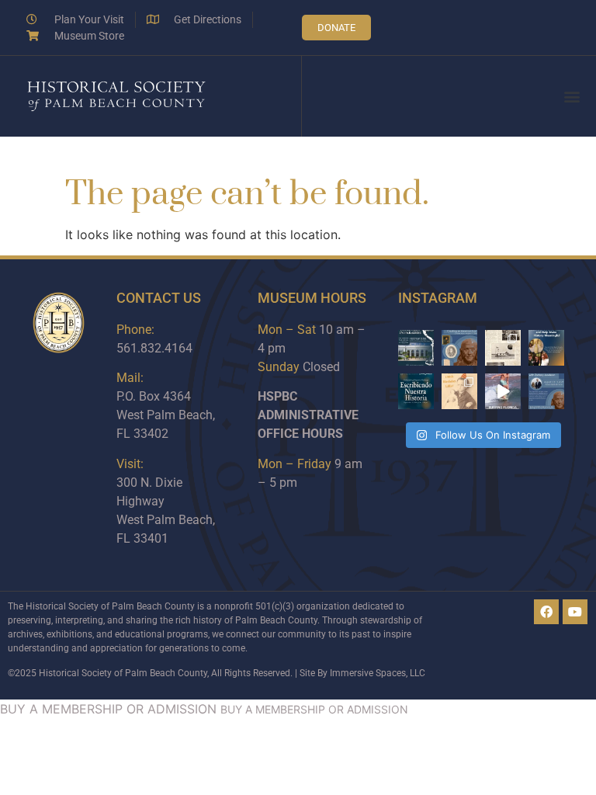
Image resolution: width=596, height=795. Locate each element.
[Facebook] (546, 611)
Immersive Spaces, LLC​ (377, 673)
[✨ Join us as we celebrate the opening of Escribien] (416, 391)
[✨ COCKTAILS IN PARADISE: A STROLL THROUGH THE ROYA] (416, 348)
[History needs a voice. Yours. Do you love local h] (546, 348)
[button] (571, 96)
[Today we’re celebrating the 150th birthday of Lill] (459, 391)
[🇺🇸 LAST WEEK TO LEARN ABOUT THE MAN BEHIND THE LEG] (459, 348)
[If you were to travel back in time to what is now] (503, 348)
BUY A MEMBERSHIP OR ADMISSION (108, 709)
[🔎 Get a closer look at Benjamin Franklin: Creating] (546, 391)
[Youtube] (575, 611)
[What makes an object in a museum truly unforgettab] (503, 391)
